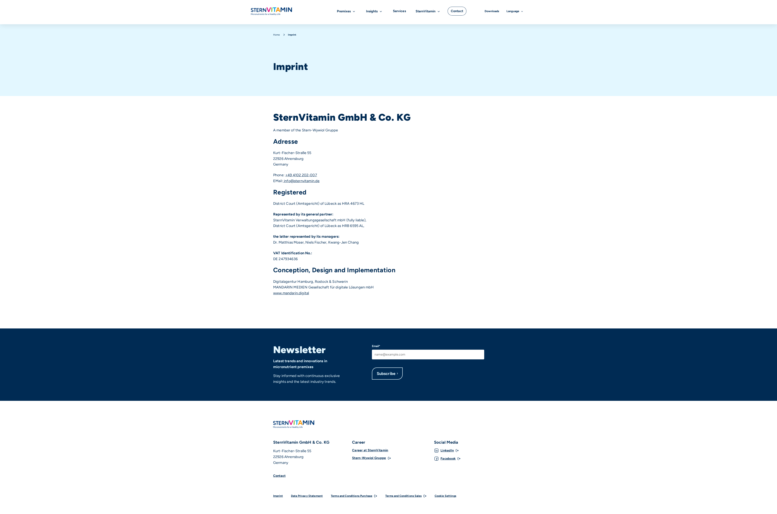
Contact (279, 476)
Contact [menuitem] (457, 11)
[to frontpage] (271, 11)
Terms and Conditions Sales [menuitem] (403, 496)
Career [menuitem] (358, 442)
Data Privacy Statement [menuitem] (307, 496)
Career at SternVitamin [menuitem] (370, 450)
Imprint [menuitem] (278, 496)
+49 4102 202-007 (301, 175)
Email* (376, 346)
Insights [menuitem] (372, 11)
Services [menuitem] (399, 11)
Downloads (492, 11)
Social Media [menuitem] (446, 442)
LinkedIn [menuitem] (447, 450)
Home (276, 34)
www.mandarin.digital (291, 293)
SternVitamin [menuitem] (425, 11)
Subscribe (386, 373)
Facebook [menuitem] (448, 458)
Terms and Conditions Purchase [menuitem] (351, 496)
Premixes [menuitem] (344, 11)
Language (512, 11)
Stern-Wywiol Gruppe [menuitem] (369, 458)
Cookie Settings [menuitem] (445, 496)
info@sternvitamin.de (301, 181)
